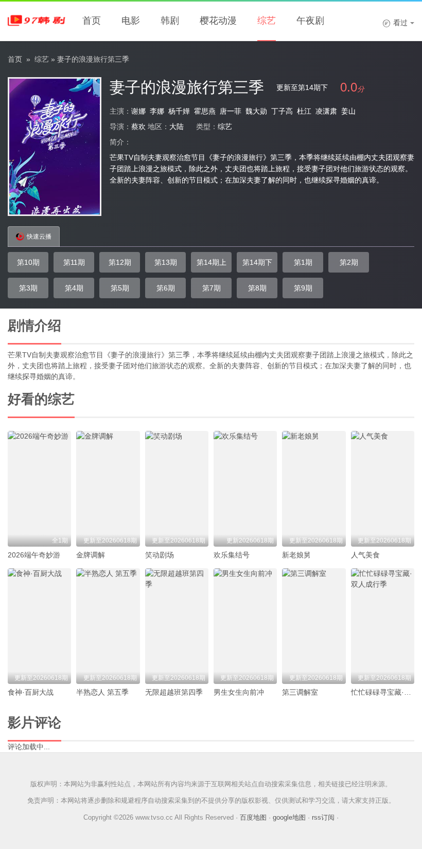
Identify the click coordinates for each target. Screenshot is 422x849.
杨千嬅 (179, 111)
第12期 (120, 262)
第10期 (28, 262)
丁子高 (282, 111)
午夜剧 (310, 20)
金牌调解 (90, 555)
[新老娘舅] (313, 489)
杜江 (304, 111)
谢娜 (138, 111)
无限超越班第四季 (174, 692)
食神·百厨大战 (31, 692)
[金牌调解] (107, 489)
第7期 (211, 288)
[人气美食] (382, 489)
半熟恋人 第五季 (102, 692)
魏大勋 (256, 111)
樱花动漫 (218, 20)
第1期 (303, 262)
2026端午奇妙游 (34, 555)
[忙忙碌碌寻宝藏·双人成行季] (382, 626)
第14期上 (211, 262)
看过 (395, 23)
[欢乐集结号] (245, 489)
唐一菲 (230, 111)
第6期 (165, 288)
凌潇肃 (326, 111)
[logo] (38, 20)
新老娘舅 (296, 555)
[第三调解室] (313, 626)
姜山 (348, 111)
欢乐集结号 (232, 555)
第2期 (349, 262)
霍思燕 (205, 111)
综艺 (266, 20)
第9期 (303, 288)
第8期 (257, 288)
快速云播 (39, 236)
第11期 (74, 262)
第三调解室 (300, 692)
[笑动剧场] (176, 489)
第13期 (165, 262)
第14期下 (257, 262)
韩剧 (170, 20)
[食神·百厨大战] (39, 626)
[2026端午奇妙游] (39, 489)
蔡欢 (138, 126)
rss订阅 (323, 817)
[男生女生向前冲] (245, 626)
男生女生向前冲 (239, 692)
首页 (91, 20)
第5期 (120, 288)
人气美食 (365, 555)
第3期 (28, 288)
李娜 (157, 111)
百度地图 (253, 817)
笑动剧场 (159, 555)
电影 (130, 20)
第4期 (74, 288)
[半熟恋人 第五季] (107, 626)
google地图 (289, 817)
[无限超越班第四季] (176, 626)
